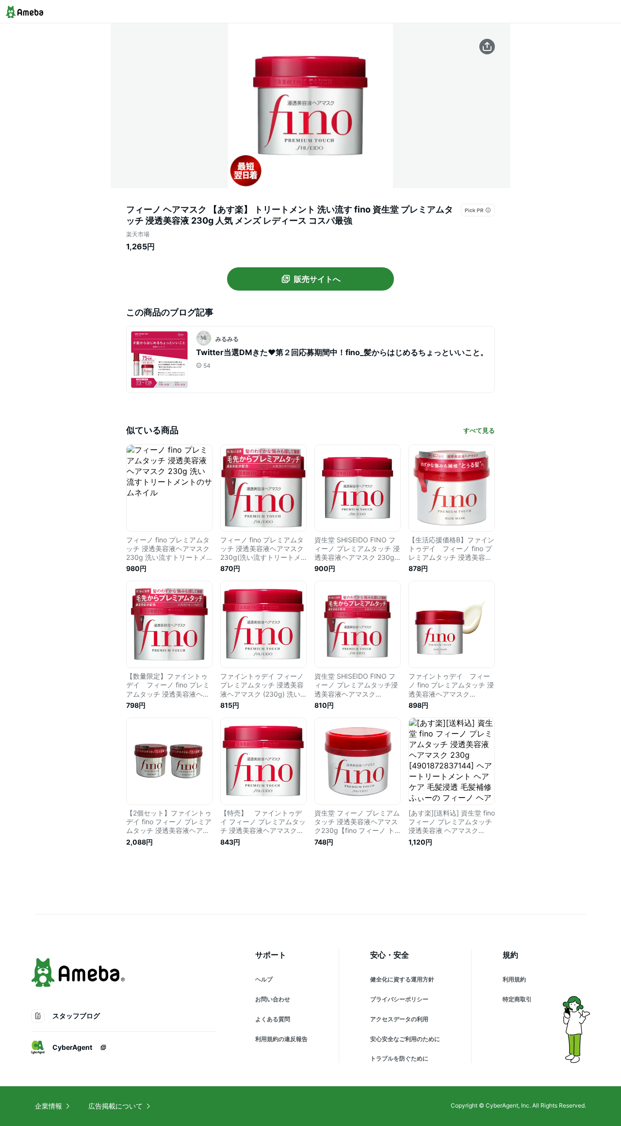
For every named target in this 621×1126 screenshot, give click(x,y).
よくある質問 (272, 1019)
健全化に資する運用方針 (402, 979)
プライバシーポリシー (399, 999)
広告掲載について (115, 1106)
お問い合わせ (272, 999)
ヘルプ (264, 979)
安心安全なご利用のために (405, 1039)
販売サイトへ (317, 279)
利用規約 (514, 979)
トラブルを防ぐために (399, 1058)
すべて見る (479, 430)
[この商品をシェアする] (487, 46)
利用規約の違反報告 (281, 1039)
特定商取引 (517, 999)
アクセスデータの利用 (399, 1019)
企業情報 (48, 1106)
